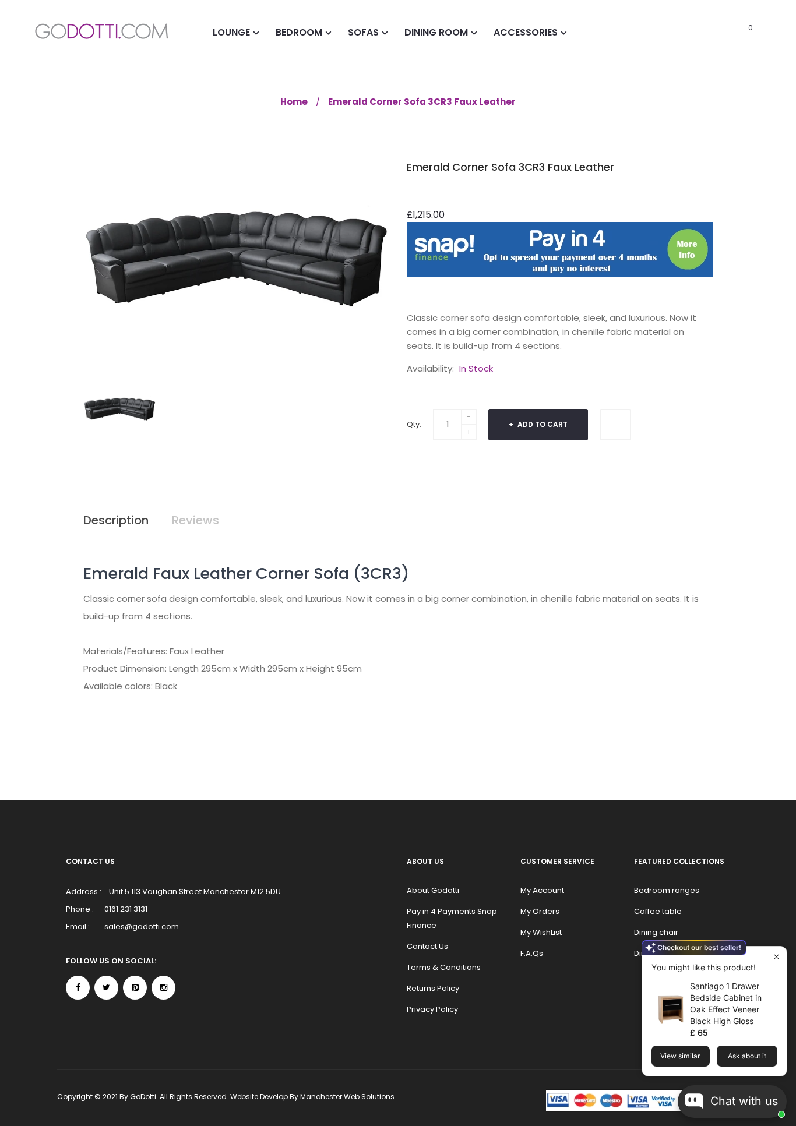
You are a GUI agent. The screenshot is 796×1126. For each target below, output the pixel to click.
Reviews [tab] (195, 520)
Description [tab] (116, 520)
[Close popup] (776, 956)
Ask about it (747, 1055)
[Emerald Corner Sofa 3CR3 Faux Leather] (119, 408)
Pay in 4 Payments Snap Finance (452, 918)
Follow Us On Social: (111, 960)
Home (294, 102)
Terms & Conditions (444, 967)
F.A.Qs (531, 953)
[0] (734, 32)
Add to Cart (542, 424)
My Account (542, 890)
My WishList (541, 932)
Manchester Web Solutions (347, 1097)
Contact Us (427, 946)
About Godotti (433, 890)
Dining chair (656, 932)
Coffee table (658, 911)
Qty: (414, 424)
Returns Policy (433, 988)
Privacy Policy (432, 1009)
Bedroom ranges (666, 890)
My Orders (539, 911)
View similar (680, 1055)
